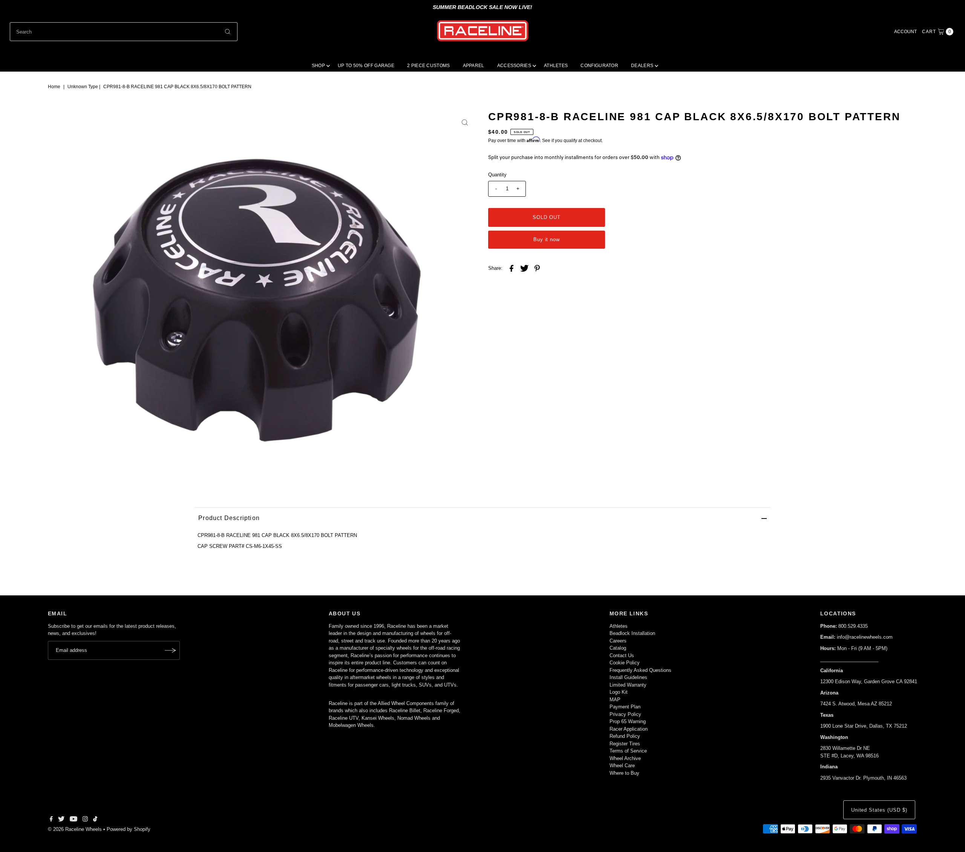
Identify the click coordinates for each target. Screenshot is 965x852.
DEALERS (642, 65)
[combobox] (124, 31)
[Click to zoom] (464, 122)
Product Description (229, 518)
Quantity (497, 174)
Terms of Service (628, 751)
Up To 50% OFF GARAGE (366, 65)
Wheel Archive (625, 758)
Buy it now (546, 239)
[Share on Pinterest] (537, 268)
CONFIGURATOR (599, 65)
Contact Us (622, 655)
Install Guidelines (628, 677)
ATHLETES (556, 65)
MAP (615, 699)
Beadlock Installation (632, 633)
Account (905, 31)
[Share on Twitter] (524, 268)
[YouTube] (73, 820)
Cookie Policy (625, 662)
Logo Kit (619, 692)
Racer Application (629, 729)
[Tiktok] (95, 820)
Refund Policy (625, 736)
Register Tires (625, 743)
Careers (618, 641)
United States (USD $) (879, 810)
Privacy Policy (625, 714)
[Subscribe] (170, 650)
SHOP (318, 65)
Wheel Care (622, 765)
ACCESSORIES (514, 65)
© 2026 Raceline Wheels (75, 829)
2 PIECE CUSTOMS (428, 65)
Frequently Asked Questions (640, 670)
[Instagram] (85, 820)
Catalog (618, 648)
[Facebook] (51, 820)
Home (54, 86)
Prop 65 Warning (628, 721)
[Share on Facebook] (511, 268)
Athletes (619, 626)
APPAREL (473, 65)
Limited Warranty (628, 685)
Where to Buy (624, 773)
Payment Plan (625, 707)
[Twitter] (61, 820)
